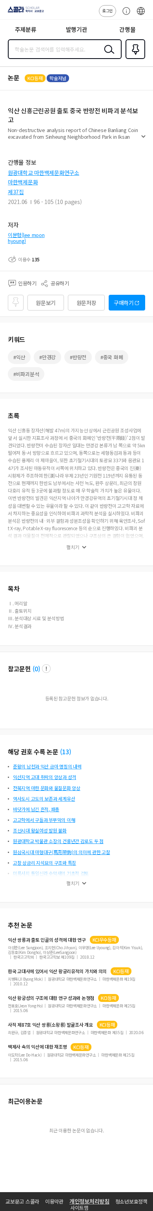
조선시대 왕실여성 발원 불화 (40, 830)
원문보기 (46, 303)
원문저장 (86, 303)
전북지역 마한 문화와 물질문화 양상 (46, 788)
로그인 (107, 10)
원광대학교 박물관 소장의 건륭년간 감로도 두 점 (58, 841)
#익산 (19, 357)
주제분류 (25, 29)
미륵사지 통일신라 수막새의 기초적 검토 (51, 873)
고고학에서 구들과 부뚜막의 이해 (44, 819)
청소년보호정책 (131, 1201)
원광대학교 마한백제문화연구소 (43, 172)
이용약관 (54, 1201)
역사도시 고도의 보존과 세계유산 (44, 798)
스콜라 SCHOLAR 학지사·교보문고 (24, 12)
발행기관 (76, 29)
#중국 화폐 (111, 357)
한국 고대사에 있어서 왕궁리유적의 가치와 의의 (57, 971)
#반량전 (78, 357)
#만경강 (47, 357)
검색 (107, 55)
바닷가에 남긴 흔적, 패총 (36, 809)
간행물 (127, 29)
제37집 (16, 192)
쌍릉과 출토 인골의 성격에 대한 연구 (47, 940)
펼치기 (72, 547)
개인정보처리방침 (89, 1201)
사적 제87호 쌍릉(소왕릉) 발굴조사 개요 (50, 1025)
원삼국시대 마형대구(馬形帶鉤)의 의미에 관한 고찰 (61, 852)
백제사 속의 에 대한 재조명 (37, 1047)
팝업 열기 (46, 668)
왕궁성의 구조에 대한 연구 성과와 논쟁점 (51, 998)
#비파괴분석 (26, 374)
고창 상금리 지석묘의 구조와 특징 (44, 862)
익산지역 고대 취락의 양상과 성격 (44, 777)
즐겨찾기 (133, 58)
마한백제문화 (23, 182)
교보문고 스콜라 (22, 1201)
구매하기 (124, 303)
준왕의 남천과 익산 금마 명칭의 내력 (47, 766)
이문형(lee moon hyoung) (26, 238)
